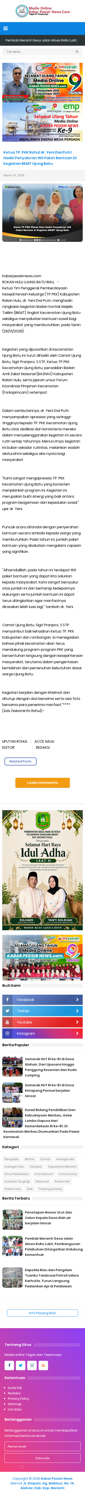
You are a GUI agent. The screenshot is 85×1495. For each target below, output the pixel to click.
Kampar (36, 1166)
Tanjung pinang (50, 1189)
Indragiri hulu (14, 1166)
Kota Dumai (68, 1174)
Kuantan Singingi (17, 1181)
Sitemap (15, 1404)
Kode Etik (15, 1388)
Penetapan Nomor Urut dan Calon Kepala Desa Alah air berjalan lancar (48, 1217)
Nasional (42, 1181)
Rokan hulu (13, 1189)
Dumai (45, 1159)
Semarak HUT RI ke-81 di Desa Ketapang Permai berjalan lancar (49, 1090)
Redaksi (14, 1393)
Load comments (42, 782)
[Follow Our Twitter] (20, 1365)
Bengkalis (12, 1159)
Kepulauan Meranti (62, 1166)
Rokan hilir (62, 1181)
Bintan (29, 1159)
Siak (30, 1189)
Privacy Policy (18, 1398)
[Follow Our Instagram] (32, 1365)
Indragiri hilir (65, 1159)
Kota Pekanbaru (17, 1174)
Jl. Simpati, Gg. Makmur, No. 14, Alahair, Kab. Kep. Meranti (48, 1485)
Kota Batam (44, 1174)
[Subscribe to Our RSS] (43, 1365)
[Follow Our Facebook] (9, 1365)
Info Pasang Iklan (42, 1313)
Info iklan (15, 1409)
